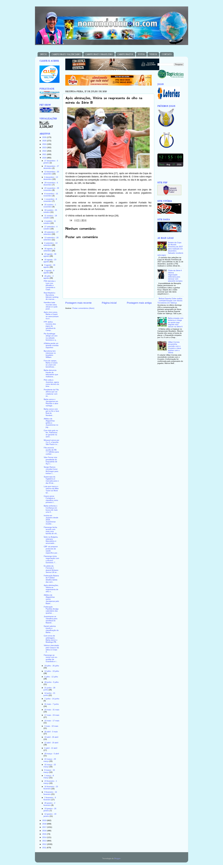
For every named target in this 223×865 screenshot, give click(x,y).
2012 (44, 844)
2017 (44, 827)
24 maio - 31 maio (51, 710)
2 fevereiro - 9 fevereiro (49, 799)
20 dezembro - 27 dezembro (51, 167)
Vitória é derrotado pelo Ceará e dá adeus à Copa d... (51, 648)
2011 (44, 848)
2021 (44, 154)
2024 (44, 144)
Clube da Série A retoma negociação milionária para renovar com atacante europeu (175, 276)
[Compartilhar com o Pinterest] (85, 220)
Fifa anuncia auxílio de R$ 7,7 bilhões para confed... (51, 451)
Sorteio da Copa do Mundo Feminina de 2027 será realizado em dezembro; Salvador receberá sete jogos (170, 249)
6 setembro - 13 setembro (50, 244)
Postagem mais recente (78, 302)
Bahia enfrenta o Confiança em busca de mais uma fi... (51, 509)
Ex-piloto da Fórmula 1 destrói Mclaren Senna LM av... (51, 569)
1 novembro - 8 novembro (50, 200)
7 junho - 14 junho (51, 699)
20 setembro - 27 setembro (50, 233)
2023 (44, 148)
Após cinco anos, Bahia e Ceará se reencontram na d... (51, 315)
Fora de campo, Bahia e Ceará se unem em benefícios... (50, 364)
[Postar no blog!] (78, 220)
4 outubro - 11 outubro (49, 222)
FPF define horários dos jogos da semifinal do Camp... (50, 326)
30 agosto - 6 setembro (49, 250)
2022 (44, 151)
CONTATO (167, 54)
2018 (44, 824)
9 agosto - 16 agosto (49, 266)
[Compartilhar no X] (80, 220)
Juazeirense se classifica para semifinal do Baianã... (50, 620)
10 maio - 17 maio (51, 721)
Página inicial (109, 302)
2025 (44, 141)
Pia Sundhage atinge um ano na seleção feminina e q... (50, 337)
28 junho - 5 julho (51, 682)
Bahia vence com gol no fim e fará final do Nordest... (51, 412)
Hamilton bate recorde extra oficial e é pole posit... (50, 306)
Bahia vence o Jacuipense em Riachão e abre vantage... (51, 402)
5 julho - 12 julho (51, 677)
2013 (44, 841)
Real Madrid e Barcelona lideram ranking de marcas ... (51, 296)
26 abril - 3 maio (51, 732)
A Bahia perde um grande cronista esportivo (51, 345)
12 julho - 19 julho (51, 671)
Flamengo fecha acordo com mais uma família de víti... (51, 530)
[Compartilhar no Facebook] (83, 220)
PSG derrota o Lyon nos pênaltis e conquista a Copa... (49, 285)
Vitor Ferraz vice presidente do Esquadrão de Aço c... (50, 460)
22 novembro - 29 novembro (51, 189)
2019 (44, 820)
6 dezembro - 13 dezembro (50, 178)
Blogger (117, 858)
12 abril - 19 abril (51, 743)
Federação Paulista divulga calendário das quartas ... (51, 610)
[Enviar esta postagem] (71, 220)
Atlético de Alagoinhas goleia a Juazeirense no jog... (51, 423)
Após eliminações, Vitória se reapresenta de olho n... (51, 588)
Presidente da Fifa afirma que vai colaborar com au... (51, 393)
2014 (44, 837)
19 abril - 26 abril (51, 737)
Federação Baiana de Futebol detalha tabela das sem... (51, 579)
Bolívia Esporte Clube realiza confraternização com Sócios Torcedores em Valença (169, 301)
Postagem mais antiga (139, 302)
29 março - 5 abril (51, 754)
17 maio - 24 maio (51, 715)
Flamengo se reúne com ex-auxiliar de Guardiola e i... (51, 658)
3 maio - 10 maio (51, 726)
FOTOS (141, 54)
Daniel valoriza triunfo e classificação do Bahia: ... (51, 629)
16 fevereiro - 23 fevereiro (50, 788)
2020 (44, 158)
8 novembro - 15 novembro (50, 195)
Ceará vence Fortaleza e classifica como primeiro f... (51, 499)
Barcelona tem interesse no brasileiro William (50, 354)
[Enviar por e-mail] (75, 220)
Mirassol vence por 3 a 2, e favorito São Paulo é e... (51, 442)
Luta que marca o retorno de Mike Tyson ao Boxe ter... (51, 489)
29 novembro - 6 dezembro (50, 184)
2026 (44, 137)
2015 (44, 834)
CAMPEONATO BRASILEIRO (99, 54)
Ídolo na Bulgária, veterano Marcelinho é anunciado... (51, 540)
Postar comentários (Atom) (83, 308)
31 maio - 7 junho (51, 704)
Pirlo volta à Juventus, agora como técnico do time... (51, 383)
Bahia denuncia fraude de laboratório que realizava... (51, 373)
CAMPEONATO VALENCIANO (66, 54)
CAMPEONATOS (125, 54)
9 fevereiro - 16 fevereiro (50, 793)
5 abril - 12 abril (50, 748)
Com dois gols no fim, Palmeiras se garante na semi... (51, 434)
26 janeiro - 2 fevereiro (49, 804)
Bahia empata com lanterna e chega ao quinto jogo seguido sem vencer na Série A (175, 322)
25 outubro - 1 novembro (49, 206)
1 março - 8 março (48, 777)
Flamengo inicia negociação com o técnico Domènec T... (51, 559)
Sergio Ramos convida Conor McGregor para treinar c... (51, 470)
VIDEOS (153, 54)
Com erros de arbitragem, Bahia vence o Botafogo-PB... (51, 639)
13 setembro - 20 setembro (50, 239)
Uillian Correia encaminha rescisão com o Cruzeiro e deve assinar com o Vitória (174, 347)
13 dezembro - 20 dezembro (51, 173)
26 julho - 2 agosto (48, 277)
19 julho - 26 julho (51, 666)
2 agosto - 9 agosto (48, 272)
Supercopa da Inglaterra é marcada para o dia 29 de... (51, 480)
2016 (44, 831)
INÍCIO (43, 54)
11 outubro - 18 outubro (50, 217)
